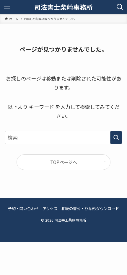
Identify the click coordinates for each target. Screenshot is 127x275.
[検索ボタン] (120, 7)
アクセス (50, 208)
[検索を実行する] (116, 137)
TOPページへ (63, 162)
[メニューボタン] (7, 7)
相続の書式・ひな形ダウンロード (90, 208)
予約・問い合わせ (23, 208)
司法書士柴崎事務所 (63, 7)
